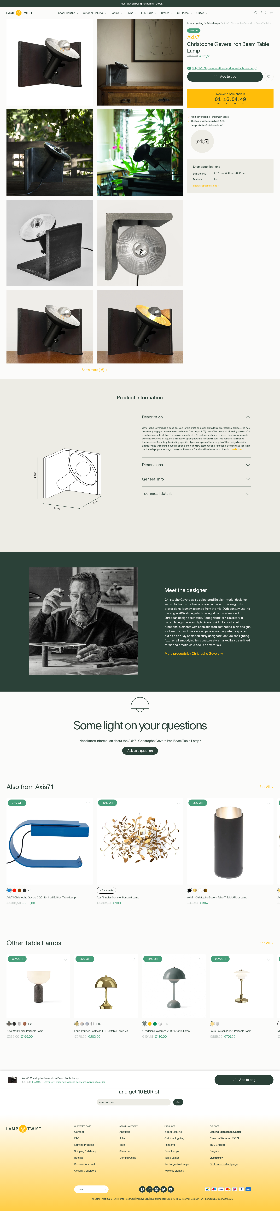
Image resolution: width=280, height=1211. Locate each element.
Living (130, 12)
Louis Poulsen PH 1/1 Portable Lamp (230, 1031)
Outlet (200, 12)
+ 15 (98, 1023)
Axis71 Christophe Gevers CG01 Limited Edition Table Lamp (41, 897)
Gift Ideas (183, 12)
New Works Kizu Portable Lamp (24, 1031)
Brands (165, 12)
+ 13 (165, 1023)
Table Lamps (213, 23)
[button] (49, 62)
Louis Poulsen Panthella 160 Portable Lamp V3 (101, 1031)
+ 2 (30, 1023)
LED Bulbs (147, 12)
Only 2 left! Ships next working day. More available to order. (74, 1082)
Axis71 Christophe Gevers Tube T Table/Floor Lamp (217, 897)
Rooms (115, 12)
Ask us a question (140, 750)
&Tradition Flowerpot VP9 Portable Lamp (166, 1031)
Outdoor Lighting (93, 12)
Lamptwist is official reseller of (207, 125)
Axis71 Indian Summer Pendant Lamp (118, 897)
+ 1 (29, 890)
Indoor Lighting (66, 12)
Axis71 (194, 37)
